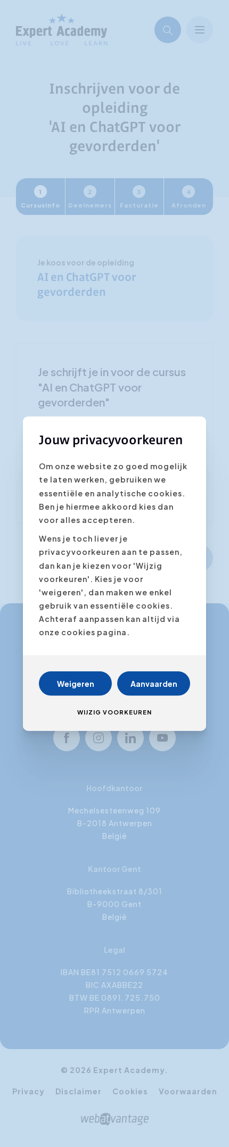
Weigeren (75, 683)
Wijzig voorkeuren (114, 711)
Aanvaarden (153, 683)
